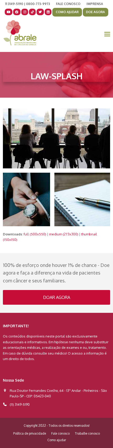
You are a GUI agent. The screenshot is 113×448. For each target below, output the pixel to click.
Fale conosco (60, 433)
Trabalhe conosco (87, 433)
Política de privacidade (29, 433)
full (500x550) (35, 234)
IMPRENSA (94, 4)
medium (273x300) (63, 234)
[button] (107, 34)
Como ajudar (56, 440)
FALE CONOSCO (68, 4)
